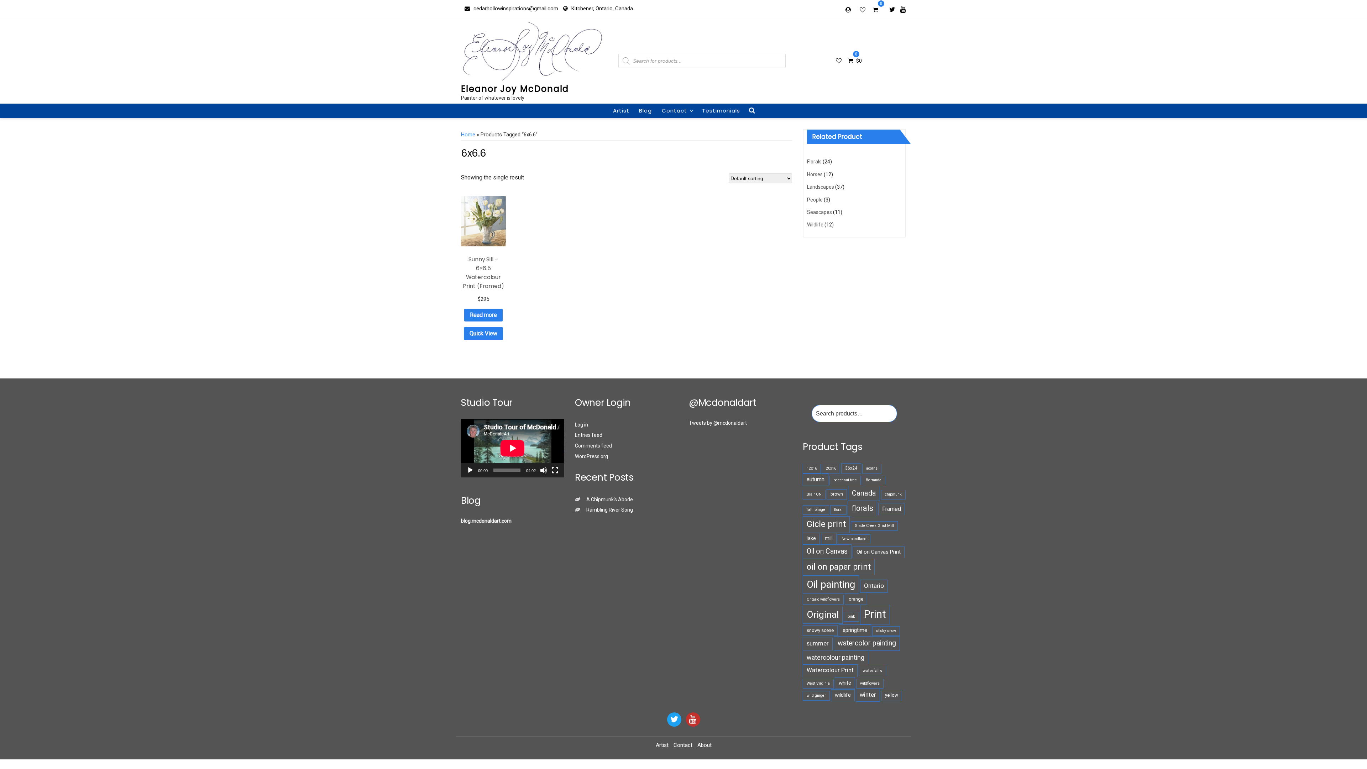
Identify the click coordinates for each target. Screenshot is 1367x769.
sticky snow (886, 630)
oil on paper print (839, 567)
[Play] (470, 470)
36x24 (851, 468)
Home (468, 134)
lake (811, 538)
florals (862, 508)
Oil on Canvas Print (879, 552)
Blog (645, 110)
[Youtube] (903, 9)
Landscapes (820, 187)
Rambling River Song (609, 510)
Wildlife (815, 224)
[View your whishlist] (863, 10)
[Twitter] (892, 9)
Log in (581, 425)
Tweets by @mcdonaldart (718, 423)
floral (838, 509)
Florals (814, 161)
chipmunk (893, 494)
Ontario (874, 585)
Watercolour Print (830, 670)
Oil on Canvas (827, 551)
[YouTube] (693, 719)
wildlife (843, 695)
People (815, 200)
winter (868, 694)
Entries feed (588, 435)
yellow (891, 695)
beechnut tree (845, 480)
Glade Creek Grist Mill (874, 525)
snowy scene (820, 630)
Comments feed (593, 446)
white (845, 683)
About (704, 745)
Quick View (483, 333)
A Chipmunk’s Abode (609, 499)
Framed (891, 509)
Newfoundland (854, 539)
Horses (815, 174)
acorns (872, 468)
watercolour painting (835, 657)
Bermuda (873, 480)
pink (851, 616)
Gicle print (826, 524)
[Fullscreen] (555, 470)
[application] (512, 448)
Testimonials (721, 110)
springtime (855, 630)
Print (875, 614)
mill (829, 538)
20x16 (831, 468)
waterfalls (872, 670)
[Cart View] (875, 11)
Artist (621, 110)
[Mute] (543, 470)
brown (837, 494)
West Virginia (818, 683)
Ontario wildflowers (823, 599)
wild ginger (816, 695)
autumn (815, 479)
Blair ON (814, 494)
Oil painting (831, 584)
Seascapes (819, 212)
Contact (674, 110)
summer (818, 643)
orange (856, 599)
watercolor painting (867, 643)
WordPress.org (591, 456)
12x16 (812, 468)
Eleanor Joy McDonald (515, 89)
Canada (864, 493)
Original (823, 614)
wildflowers (870, 683)
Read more (483, 315)
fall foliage (816, 509)
